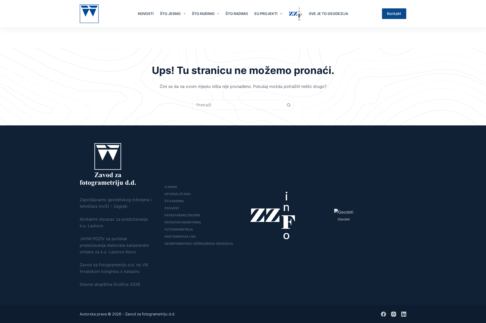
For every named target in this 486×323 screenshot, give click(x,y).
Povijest (172, 208)
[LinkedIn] (404, 37)
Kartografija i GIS (180, 236)
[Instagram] (393, 314)
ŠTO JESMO (170, 13)
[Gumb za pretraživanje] (288, 105)
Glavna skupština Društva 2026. (110, 284)
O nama (171, 187)
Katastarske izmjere (182, 215)
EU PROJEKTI (265, 13)
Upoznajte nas (178, 194)
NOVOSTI (146, 13)
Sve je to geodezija (328, 13)
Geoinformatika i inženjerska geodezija (199, 243)
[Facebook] (395, 37)
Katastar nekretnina (183, 222)
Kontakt (394, 13)
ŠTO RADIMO (237, 13)
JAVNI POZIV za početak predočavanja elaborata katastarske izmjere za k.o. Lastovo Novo (114, 245)
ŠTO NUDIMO (203, 13)
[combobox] (238, 105)
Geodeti (344, 219)
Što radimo (174, 201)
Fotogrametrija (179, 229)
